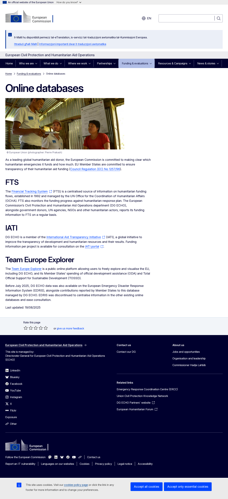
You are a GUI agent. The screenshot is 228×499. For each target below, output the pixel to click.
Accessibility (145, 463)
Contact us (93, 457)
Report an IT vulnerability (20, 463)
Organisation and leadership (189, 358)
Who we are (26, 63)
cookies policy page (76, 484)
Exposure (11, 417)
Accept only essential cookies (187, 486)
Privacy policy (103, 463)
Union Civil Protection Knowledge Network (142, 396)
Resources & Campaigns (172, 63)
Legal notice (125, 463)
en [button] (149, 18)
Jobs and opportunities (186, 351)
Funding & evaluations (135, 63)
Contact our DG (126, 351)
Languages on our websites (57, 463)
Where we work (77, 63)
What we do (51, 63)
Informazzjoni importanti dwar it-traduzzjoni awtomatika (72, 44)
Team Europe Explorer (27, 269)
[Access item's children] (37, 63)
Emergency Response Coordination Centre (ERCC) (147, 389)
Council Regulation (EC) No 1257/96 (95, 169)
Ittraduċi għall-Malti (25, 44)
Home (9, 63)
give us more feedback (70, 328)
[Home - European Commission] (32, 16)
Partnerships (104, 63)
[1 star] (25, 328)
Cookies (84, 463)
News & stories (206, 63)
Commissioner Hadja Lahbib (189, 365)
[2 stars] (28, 328)
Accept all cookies (146, 486)
